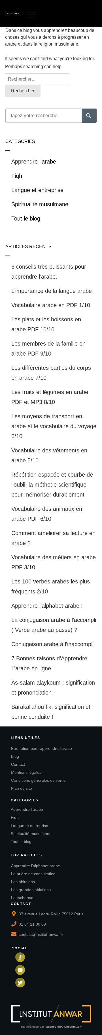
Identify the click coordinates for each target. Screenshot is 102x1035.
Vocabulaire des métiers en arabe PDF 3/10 (53, 562)
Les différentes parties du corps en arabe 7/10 (51, 373)
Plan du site (21, 788)
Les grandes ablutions (31, 889)
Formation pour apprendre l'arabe (41, 748)
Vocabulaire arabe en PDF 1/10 (50, 305)
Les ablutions (23, 881)
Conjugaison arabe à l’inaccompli (52, 644)
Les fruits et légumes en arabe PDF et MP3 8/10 (49, 397)
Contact (18, 764)
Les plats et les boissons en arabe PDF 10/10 (46, 324)
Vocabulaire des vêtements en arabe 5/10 (49, 455)
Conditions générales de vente (38, 780)
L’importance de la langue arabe (51, 291)
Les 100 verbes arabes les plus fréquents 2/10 (50, 586)
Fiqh (16, 176)
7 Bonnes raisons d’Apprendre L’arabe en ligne (49, 663)
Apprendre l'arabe (33, 161)
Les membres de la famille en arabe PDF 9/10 (48, 348)
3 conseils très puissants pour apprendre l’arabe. (48, 272)
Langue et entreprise (37, 190)
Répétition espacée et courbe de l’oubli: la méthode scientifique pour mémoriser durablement (52, 484)
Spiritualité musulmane (39, 204)
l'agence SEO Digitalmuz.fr (63, 1026)
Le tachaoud (22, 897)
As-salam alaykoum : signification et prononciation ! (53, 687)
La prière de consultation (33, 873)
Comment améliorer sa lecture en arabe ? (53, 538)
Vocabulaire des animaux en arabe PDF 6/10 (46, 514)
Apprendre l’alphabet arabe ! (47, 606)
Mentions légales (26, 772)
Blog (15, 756)
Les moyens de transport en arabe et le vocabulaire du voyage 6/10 (53, 426)
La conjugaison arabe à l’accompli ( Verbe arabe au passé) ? (53, 625)
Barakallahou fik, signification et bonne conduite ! (50, 712)
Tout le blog (25, 218)
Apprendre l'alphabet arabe (35, 865)
